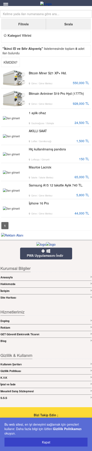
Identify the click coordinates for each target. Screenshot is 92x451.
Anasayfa (6, 277)
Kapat (46, 442)
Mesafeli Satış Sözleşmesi (17, 391)
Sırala (68, 24)
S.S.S (3, 398)
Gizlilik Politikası (10, 371)
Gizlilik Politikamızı (67, 429)
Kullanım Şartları (11, 364)
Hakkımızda (7, 284)
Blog (3, 341)
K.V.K (3, 378)
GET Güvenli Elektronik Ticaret (19, 334)
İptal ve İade (8, 384)
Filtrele (23, 24)
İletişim (5, 291)
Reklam (5, 328)
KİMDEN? (10, 62)
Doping (4, 321)
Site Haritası (8, 297)
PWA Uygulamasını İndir (45, 255)
